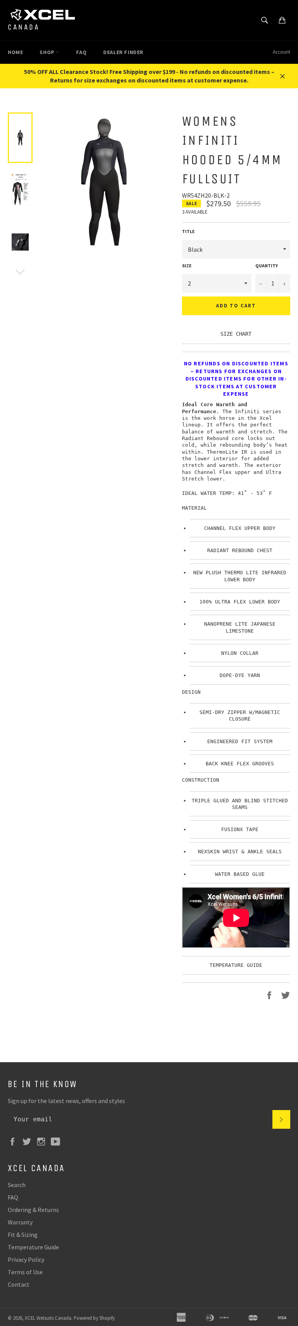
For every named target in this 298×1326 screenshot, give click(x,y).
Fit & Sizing (23, 1234)
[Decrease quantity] (261, 283)
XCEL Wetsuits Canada (48, 1318)
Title (188, 231)
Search (17, 1185)
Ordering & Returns (33, 1210)
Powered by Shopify (94, 1318)
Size (187, 265)
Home (15, 52)
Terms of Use (25, 1272)
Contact (18, 1284)
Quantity (266, 265)
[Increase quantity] (284, 283)
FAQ (81, 52)
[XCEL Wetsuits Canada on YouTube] (57, 1141)
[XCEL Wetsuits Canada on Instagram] (43, 1141)
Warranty (20, 1222)
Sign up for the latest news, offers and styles (66, 1101)
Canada (24, 27)
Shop (48, 52)
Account (281, 52)
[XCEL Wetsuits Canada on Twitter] (28, 1141)
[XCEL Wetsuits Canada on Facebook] (14, 1141)
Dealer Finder (123, 52)
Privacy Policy (26, 1259)
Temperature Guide (33, 1247)
